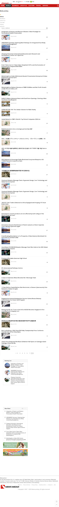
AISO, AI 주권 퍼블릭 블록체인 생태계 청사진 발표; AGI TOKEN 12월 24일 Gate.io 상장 (24, 149)
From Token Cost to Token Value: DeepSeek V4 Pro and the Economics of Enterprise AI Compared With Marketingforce (16, 433)
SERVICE (45, 5)
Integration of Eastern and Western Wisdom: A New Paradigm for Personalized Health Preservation (21, 32)
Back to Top (56, 504)
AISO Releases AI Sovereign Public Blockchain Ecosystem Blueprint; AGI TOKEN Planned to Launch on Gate (23, 160)
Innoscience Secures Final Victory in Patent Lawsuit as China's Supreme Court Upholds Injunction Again (23, 225)
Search (57, 5)
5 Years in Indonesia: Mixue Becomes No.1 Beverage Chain (19, 278)
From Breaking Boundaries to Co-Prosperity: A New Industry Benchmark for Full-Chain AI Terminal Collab (24, 236)
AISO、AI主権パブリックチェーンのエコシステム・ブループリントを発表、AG (23, 138)
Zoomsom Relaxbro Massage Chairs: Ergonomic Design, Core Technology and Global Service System (24, 181)
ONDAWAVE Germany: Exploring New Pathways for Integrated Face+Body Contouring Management (23, 43)
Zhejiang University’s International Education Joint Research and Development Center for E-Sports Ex (21, 54)
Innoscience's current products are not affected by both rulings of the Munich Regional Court (23, 214)
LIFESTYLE (23, 5)
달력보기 (47, 28)
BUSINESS (15, 5)
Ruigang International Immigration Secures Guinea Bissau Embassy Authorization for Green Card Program (21, 299)
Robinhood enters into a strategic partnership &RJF (17, 129)
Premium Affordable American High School (14, 258)
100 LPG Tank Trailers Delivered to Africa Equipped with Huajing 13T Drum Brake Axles (24, 203)
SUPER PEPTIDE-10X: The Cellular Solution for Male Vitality (19, 109)
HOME (2, 5)
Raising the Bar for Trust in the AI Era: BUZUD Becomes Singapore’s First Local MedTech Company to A (23, 310)
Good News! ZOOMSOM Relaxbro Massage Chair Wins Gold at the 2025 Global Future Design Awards (25, 247)
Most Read (7, 408)
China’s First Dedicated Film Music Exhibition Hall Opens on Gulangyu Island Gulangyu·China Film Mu (24, 342)
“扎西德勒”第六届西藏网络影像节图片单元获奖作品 (16, 170)
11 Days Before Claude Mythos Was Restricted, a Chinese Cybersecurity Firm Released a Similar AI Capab (24, 288)
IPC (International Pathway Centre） (12, 268)
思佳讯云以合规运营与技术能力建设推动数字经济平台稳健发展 (19, 321)
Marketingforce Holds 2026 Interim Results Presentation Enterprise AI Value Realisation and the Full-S (24, 76)
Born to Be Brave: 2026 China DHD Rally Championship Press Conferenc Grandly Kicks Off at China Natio (23, 331)
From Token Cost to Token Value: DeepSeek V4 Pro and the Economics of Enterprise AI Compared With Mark (23, 65)
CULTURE (31, 5)
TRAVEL (38, 5)
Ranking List (8, 360)
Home (3, 28)
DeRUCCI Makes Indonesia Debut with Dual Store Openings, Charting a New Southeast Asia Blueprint (24, 99)
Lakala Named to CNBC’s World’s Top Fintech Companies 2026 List (21, 119)
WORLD (8, 5)
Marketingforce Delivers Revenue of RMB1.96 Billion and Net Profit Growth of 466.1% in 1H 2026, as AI (24, 88)
